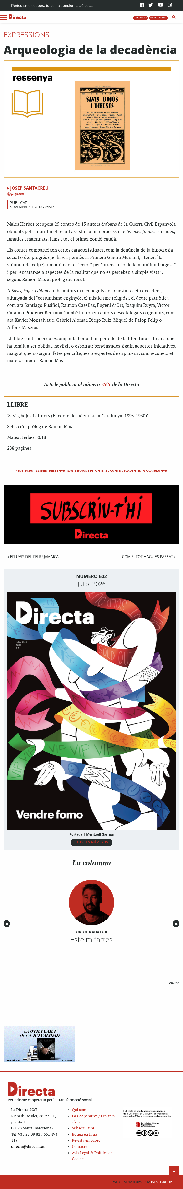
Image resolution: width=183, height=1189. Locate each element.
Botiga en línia (84, 1134)
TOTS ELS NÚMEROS (91, 842)
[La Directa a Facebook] (142, 5)
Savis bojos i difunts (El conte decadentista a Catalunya (117, 470)
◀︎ (7, 924)
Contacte (79, 1146)
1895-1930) (24, 470)
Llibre (41, 470)
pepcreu (17, 193)
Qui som (79, 1110)
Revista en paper (86, 1140)
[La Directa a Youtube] (160, 5)
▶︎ (177, 924)
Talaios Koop (142, 1181)
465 (106, 384)
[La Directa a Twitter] (150, 5)
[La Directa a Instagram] (170, 5)
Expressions (26, 34)
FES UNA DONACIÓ (158, 18)
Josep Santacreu (29, 188)
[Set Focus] (173, 17)
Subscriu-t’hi (83, 1128)
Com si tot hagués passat (147, 556)
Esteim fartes (91, 939)
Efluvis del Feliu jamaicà (34, 556)
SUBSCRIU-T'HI (141, 18)
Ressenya (57, 470)
